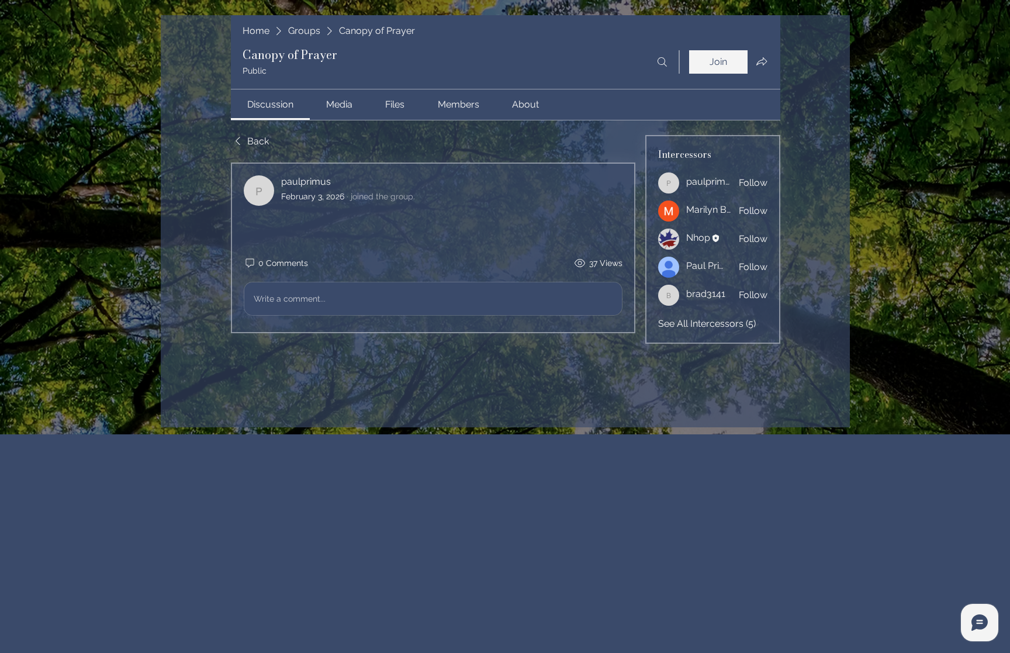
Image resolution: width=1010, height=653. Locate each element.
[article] (433, 248)
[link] (270, 104)
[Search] (662, 62)
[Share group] (762, 61)
